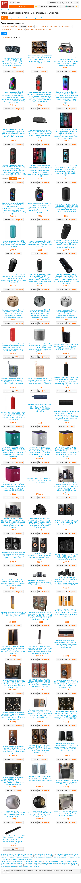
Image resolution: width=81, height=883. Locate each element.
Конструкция (54, 26)
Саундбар (28, 859)
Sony (48, 865)
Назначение (66, 26)
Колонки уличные (75, 858)
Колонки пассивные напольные (34, 858)
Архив (36, 18)
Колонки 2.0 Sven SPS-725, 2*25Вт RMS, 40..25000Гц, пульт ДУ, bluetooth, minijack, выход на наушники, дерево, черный (66, 556)
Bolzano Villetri (38, 861)
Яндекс (36, 866)
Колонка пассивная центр (46, 854)
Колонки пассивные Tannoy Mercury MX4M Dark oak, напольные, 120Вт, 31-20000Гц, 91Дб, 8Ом (13, 614)
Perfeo (26, 865)
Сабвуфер (5, 859)
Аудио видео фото (14, 10)
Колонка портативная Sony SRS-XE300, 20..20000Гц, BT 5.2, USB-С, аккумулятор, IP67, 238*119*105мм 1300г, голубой (13, 243)
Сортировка (6, 37)
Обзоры (44, 18)
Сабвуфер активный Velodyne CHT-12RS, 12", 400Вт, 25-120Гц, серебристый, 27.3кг (66, 813)
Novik (8, 865)
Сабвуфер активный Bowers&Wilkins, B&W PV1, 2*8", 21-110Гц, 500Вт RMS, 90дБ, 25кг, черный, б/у (40, 813)
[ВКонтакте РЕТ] (76, 2)
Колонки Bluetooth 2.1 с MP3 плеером (20, 856)
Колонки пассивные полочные (56, 858)
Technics (75, 865)
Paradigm (19, 865)
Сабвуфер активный (17, 859)
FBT (41, 863)
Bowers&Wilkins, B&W (56, 861)
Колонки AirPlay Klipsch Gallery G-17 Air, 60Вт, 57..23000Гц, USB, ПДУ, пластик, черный (39, 480)
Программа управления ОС (36, 29)
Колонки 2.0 (38, 856)
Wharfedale (12, 866)
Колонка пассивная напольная (25, 854)
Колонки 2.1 (48, 856)
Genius (46, 863)
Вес (50, 29)
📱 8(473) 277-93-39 (67, 2)
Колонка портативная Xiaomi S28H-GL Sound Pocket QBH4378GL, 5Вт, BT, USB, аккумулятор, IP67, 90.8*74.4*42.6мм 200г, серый (13, 380)
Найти (4, 33)
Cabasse (68, 861)
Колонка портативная (63, 854)
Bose (45, 861)
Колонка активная (7, 854)
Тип (36, 26)
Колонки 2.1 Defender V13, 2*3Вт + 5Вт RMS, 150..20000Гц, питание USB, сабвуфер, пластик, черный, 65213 (40, 582)
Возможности (6, 29)
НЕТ (31, 866)
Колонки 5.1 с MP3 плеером (63, 856)
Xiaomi (19, 866)
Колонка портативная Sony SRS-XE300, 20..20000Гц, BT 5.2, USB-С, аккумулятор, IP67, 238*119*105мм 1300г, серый (40, 243)
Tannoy (68, 865)
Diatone (36, 863)
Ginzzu (52, 863)
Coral (7, 863)
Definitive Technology (25, 863)
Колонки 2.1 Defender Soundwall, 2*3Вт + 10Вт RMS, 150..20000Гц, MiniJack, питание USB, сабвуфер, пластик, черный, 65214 (13, 582)
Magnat (69, 863)
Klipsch (63, 863)
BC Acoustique (17, 861)
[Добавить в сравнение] (13, 71)
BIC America (28, 861)
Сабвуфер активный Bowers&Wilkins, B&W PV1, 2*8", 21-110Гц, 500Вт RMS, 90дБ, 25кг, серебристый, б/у (13, 813)
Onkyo (13, 865)
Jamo (58, 863)
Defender (14, 863)
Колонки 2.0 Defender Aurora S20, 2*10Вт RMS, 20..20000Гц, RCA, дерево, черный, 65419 (66, 522)
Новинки (21, 18)
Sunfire (53, 865)
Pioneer (32, 865)
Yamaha (25, 866)
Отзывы (29, 18)
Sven (58, 865)
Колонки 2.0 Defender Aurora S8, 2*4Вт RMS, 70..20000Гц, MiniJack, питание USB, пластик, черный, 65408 (40, 556)
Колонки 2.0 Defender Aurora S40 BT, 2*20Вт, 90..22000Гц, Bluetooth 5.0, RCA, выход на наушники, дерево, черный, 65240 (13, 554)
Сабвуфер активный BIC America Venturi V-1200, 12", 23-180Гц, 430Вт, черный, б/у (66, 782)
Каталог (3, 10)
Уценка (12, 18)
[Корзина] (62, 6)
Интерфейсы (18, 29)
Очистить (23, 26)
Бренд (30, 26)
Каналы (43, 26)
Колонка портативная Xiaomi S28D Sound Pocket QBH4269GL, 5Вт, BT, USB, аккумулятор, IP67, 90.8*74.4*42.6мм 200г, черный (66, 347)
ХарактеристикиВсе (10, 26)
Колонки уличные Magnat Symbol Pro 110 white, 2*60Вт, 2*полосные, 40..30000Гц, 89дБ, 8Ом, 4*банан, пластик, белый (40, 779)
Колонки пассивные (15, 858)
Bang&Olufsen (6, 861)
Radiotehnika (40, 865)
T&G (63, 865)
